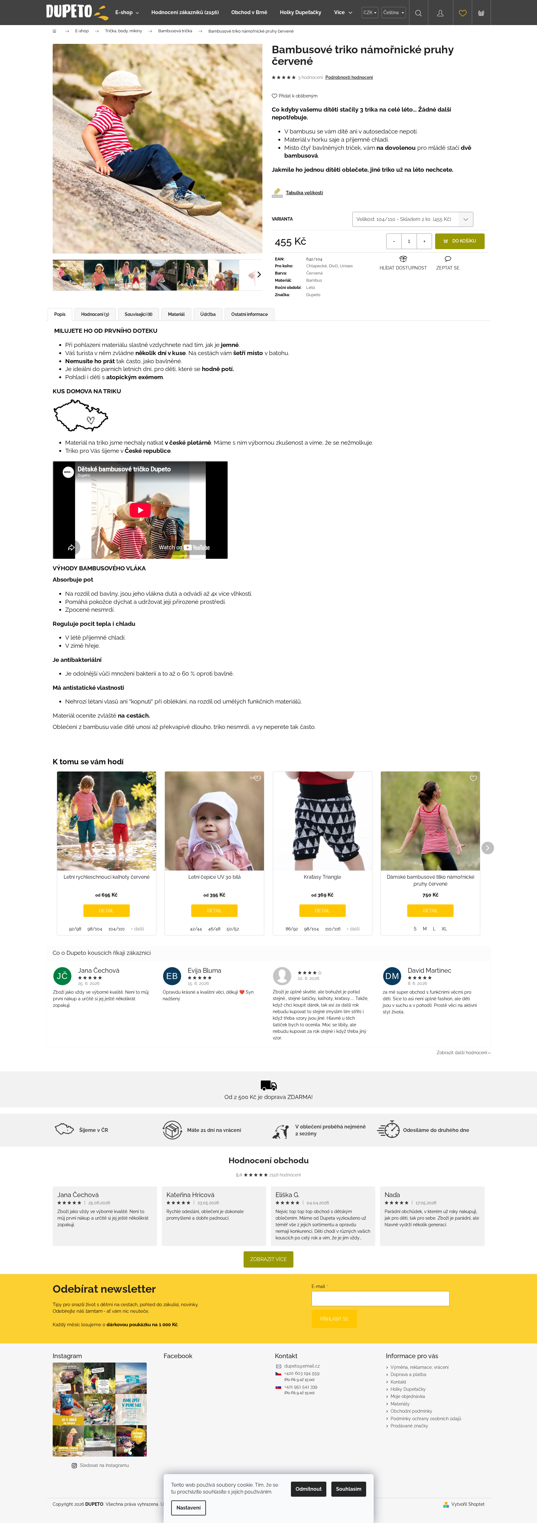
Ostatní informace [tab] (249, 314)
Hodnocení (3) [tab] (95, 314)
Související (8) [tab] (138, 314)
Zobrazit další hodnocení (462, 1052)
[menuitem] (127, 12)
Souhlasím (348, 1489)
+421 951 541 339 (300, 1386)
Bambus (314, 280)
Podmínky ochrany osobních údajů (426, 1418)
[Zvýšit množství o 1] (424, 241)
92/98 (75, 928)
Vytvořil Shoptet (468, 1504)
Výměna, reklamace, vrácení (420, 1367)
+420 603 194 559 (301, 1373)
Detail (106, 910)
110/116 (332, 928)
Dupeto (313, 294)
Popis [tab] (60, 314)
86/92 (292, 928)
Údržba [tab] (208, 314)
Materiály (400, 1403)
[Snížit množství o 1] (394, 241)
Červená (314, 273)
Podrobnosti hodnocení (349, 77)
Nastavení (188, 1508)
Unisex (346, 266)
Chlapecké (316, 266)
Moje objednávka (408, 1396)
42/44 (196, 928)
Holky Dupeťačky (408, 1389)
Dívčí (333, 266)
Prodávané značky (409, 1425)
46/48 (214, 928)
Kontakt (398, 1381)
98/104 (94, 928)
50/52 (233, 928)
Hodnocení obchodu (269, 1160)
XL (444, 928)
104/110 (116, 928)
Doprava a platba (408, 1374)
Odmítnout (309, 1489)
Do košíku (464, 240)
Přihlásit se (334, 1319)
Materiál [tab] (176, 314)
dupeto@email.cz (302, 1366)
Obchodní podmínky (411, 1411)
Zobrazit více (268, 1259)
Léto (310, 287)
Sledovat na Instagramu (104, 1465)
